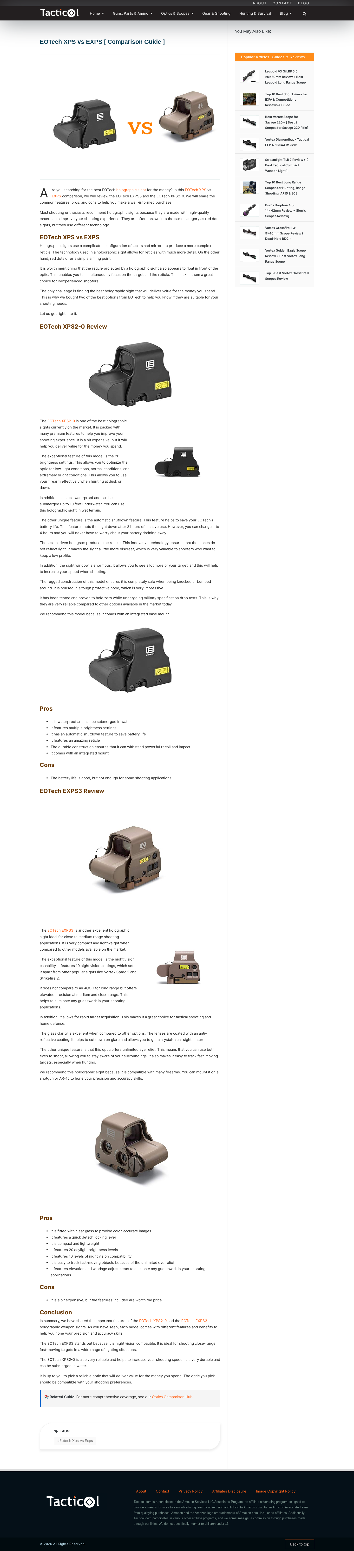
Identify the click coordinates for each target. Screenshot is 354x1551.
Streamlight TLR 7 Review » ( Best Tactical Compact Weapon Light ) (286, 165)
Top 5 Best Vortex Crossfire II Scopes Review (287, 275)
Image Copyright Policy (275, 1491)
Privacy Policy (191, 1491)
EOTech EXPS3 (60, 930)
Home (95, 13)
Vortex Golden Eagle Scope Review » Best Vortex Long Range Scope (285, 255)
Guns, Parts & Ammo (131, 13)
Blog (303, 3)
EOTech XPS (195, 190)
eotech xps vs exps (76, 1440)
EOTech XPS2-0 (61, 421)
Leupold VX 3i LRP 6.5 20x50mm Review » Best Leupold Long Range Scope (285, 76)
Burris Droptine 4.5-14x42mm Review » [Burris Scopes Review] (285, 210)
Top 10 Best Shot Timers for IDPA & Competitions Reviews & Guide (286, 99)
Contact (282, 3)
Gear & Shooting (216, 13)
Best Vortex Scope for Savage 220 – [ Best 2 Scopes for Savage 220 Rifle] (286, 122)
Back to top (299, 1544)
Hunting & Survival (255, 13)
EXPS (56, 196)
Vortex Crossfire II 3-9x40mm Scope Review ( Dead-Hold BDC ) (284, 233)
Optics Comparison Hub (172, 1397)
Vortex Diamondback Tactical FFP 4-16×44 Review (287, 142)
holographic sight (131, 190)
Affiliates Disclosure (229, 1491)
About (260, 3)
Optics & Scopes (175, 13)
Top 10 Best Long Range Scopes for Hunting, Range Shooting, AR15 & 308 (285, 187)
